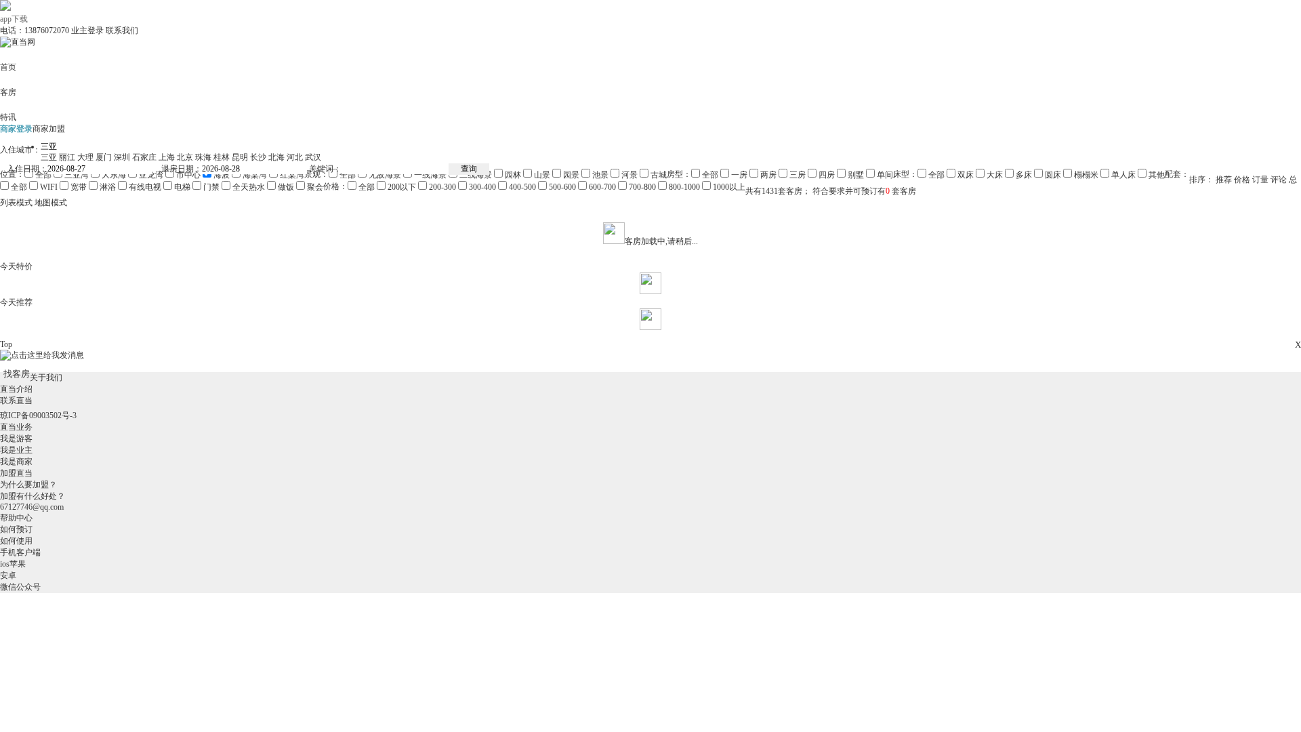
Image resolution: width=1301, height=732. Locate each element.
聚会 (314, 187)
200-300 (442, 187)
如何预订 (16, 529)
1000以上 (728, 187)
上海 (167, 157)
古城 (657, 175)
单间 (884, 175)
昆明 (240, 157)
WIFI (49, 187)
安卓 (8, 575)
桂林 (221, 157)
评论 (1279, 179)
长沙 (258, 157)
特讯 (8, 117)
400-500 (521, 187)
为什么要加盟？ (28, 484)
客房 (8, 92)
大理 (85, 157)
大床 (994, 175)
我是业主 (16, 450)
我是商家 (16, 461)
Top (6, 344)
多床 (1023, 175)
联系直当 (16, 400)
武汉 (313, 157)
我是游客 (16, 438)
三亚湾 (75, 175)
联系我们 (122, 30)
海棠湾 (254, 175)
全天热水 (247, 187)
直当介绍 (16, 389)
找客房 (16, 374)
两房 (767, 175)
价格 (1242, 179)
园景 (570, 175)
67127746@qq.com (32, 507)
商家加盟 (49, 129)
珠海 (203, 157)
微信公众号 (20, 587)
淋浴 (108, 187)
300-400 (482, 187)
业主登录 (87, 30)
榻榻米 (1085, 175)
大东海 (113, 175)
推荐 (1224, 179)
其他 (1156, 175)
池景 (599, 175)
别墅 (855, 175)
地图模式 (51, 202)
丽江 (67, 157)
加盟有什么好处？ (32, 496)
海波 (220, 175)
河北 (295, 157)
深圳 (122, 157)
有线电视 (144, 187)
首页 (8, 67)
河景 (628, 175)
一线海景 (430, 175)
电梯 (182, 187)
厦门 (104, 157)
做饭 (285, 187)
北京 (185, 157)
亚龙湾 (150, 175)
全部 (42, 175)
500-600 (562, 187)
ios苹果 (13, 564)
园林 (513, 175)
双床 (964, 175)
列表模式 (16, 202)
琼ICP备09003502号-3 (38, 415)
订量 (1260, 179)
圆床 (1052, 175)
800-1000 (683, 187)
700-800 (641, 187)
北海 (276, 157)
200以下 (402, 187)
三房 (796, 175)
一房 (738, 175)
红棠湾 (291, 175)
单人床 (1122, 175)
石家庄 (144, 157)
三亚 (49, 157)
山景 (541, 175)
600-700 (602, 187)
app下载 (14, 19)
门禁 (211, 187)
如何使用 (16, 541)
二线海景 (475, 175)
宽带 (78, 187)
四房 (826, 175)
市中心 (187, 175)
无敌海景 (384, 175)
